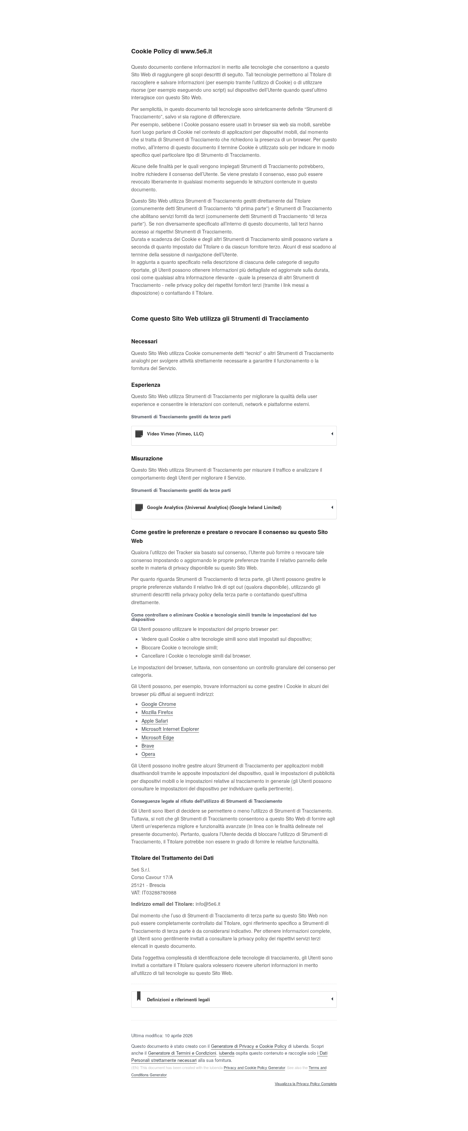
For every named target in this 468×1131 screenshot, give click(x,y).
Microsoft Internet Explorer (170, 728)
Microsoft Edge (157, 737)
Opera (148, 753)
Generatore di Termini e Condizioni (182, 1053)
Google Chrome (158, 703)
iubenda (226, 1053)
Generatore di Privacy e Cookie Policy (249, 1046)
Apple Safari (154, 720)
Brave (147, 745)
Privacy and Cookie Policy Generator (254, 1067)
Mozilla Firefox (157, 712)
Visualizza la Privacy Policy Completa (306, 1084)
